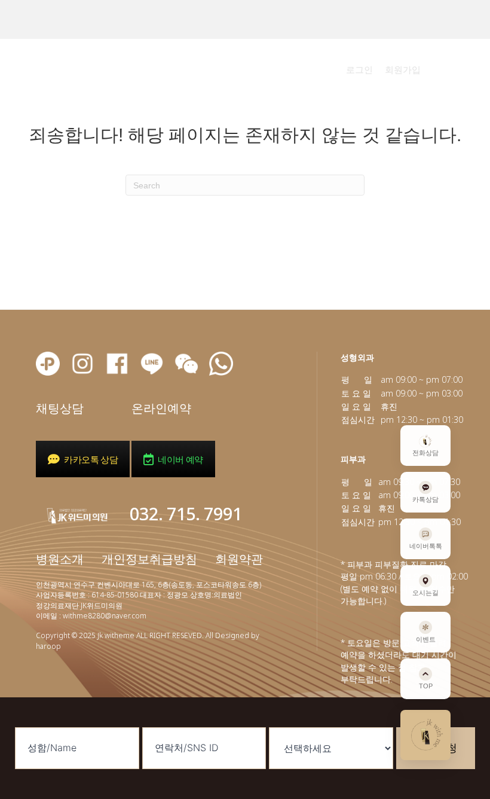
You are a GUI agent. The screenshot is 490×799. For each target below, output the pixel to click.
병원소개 (60, 559)
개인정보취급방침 (151, 559)
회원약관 (239, 559)
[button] (359, 70)
